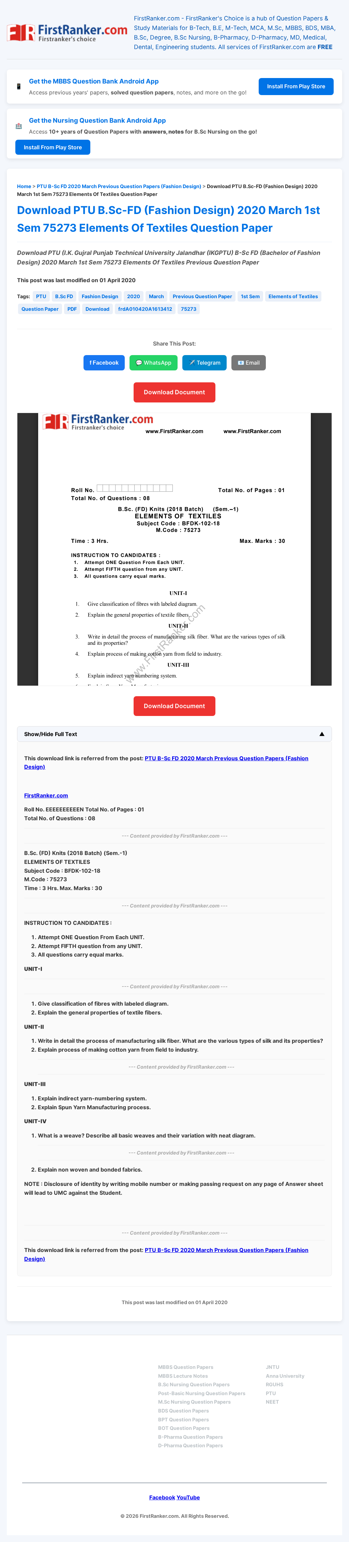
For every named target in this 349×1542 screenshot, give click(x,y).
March (156, 296)
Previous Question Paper (202, 296)
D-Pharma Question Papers (190, 1445)
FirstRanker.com (46, 795)
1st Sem (250, 296)
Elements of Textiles (293, 296)
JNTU (272, 1367)
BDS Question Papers (183, 1411)
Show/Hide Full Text (50, 734)
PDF (72, 309)
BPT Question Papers (183, 1419)
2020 (133, 296)
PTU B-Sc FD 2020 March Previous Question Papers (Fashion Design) (119, 186)
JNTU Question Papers (104, 1355)
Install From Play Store (296, 86)
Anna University (285, 1376)
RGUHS (274, 1384)
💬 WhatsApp (153, 362)
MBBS (166, 1355)
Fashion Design (100, 296)
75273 (188, 309)
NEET (272, 1402)
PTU (41, 296)
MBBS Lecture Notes (183, 1376)
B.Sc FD (64, 296)
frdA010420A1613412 (145, 309)
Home (24, 186)
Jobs (146, 1468)
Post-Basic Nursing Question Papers (201, 1393)
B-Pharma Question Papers (190, 1437)
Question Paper (40, 309)
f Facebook (104, 363)
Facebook (162, 1497)
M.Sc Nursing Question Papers (194, 1402)
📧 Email (249, 362)
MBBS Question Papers (185, 1367)
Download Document (174, 392)
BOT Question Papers (184, 1428)
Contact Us (192, 1468)
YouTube (188, 1497)
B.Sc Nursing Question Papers (194, 1384)
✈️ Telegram (204, 362)
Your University (291, 1355)
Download (97, 309)
